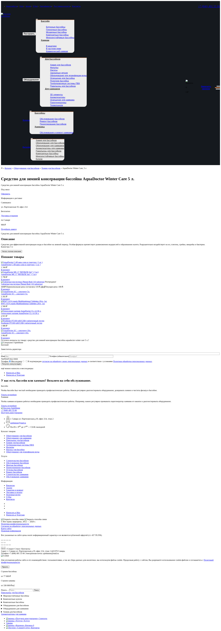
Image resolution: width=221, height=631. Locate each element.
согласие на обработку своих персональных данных (64, 361)
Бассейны (40, 113)
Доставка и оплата (62, 6)
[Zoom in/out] (10, 540)
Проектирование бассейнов (53, 124)
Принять (5, 567)
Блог (22, 6)
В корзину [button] (5, 270)
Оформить (5, 194)
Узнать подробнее (9, 395)
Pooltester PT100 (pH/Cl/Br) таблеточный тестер (21, 323)
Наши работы (12, 6)
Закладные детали (59, 73)
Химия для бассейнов (60, 65)
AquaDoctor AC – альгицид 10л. (15, 333)
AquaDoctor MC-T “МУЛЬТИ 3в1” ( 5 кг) (19, 274)
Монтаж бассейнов (14, 465)
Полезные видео (13, 495)
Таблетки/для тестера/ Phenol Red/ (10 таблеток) (22, 284)
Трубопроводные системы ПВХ (65, 83)
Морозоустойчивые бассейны (60, 38)
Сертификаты (46, 6)
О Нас (35, 6)
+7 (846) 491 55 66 (209, 6)
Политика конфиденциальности (15, 524)
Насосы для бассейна (15, 449)
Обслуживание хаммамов (17, 477)
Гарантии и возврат (14, 490)
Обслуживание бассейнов (52, 119)
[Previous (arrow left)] (2, 542)
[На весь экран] (5, 544)
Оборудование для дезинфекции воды (68, 75)
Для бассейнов (52, 59)
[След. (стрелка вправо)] (5, 547)
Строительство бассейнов (17, 461)
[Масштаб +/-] (2, 544)
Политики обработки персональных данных (132, 361)
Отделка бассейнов (14, 470)
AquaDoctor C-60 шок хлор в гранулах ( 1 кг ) (21, 265)
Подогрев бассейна (59, 81)
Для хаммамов (52, 89)
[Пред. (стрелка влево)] (2, 547)
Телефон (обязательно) (59, 356)
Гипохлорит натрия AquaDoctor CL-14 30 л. (20, 313)
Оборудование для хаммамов (50, 146)
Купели (39, 159)
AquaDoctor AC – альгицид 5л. (14, 294)
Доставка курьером (9, 216)
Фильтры (54, 68)
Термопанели (56, 105)
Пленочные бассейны (56, 30)
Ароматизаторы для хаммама (50, 148)
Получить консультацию (11, 364)
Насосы (54, 70)
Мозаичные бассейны (56, 32)
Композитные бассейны (57, 35)
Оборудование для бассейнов (50, 143)
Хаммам (45, 40)
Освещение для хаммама (62, 100)
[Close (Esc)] (2, 540)
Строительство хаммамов (17, 474)
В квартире (51, 46)
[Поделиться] (7, 544)
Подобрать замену (9, 229)
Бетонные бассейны (55, 27)
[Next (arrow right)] (5, 542)
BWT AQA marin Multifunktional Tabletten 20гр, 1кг (23, 303)
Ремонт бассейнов (48, 121)
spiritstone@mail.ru (18, 423)
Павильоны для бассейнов (63, 86)
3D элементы (56, 95)
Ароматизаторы (57, 97)
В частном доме (53, 49)
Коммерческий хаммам (57, 51)
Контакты (76, 6)
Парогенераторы (58, 103)
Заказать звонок (206, 87)
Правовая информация (11, 531)
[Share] (5, 540)
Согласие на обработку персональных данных (21, 526)
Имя (3, 356)
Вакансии (10, 485)
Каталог (8, 168)
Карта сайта (6, 528)
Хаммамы (40, 127)
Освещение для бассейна (62, 78)
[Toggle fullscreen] (7, 540)
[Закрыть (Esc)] (10, 544)
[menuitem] (104, 34)
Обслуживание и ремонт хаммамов (56, 133)
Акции (28, 6)
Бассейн (45, 21)
